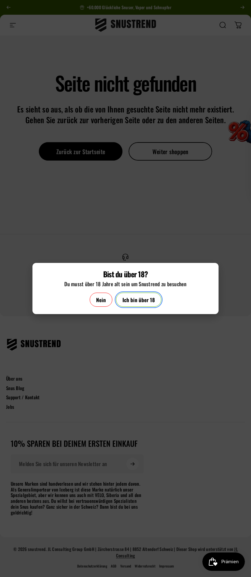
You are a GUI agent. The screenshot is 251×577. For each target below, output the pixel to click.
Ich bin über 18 (138, 300)
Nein (101, 300)
